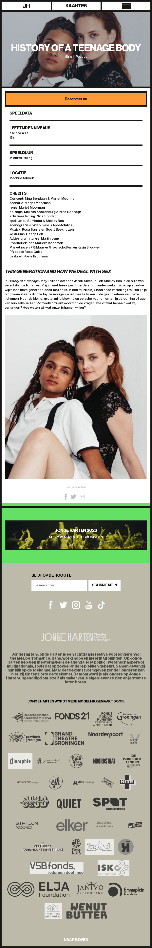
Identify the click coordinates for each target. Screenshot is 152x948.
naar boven (76, 939)
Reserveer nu (76, 99)
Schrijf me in (104, 585)
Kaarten (76, 6)
